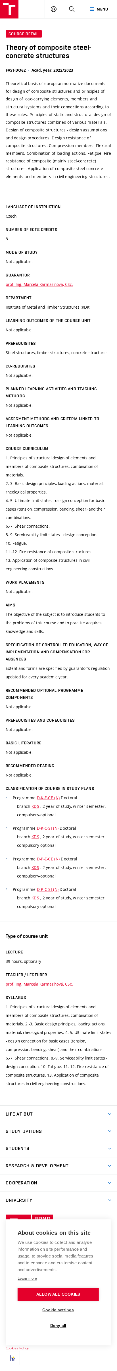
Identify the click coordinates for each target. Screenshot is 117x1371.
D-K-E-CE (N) (48, 797)
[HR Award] (13, 1358)
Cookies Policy (17, 1348)
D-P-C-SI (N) (47, 889)
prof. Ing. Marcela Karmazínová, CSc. (39, 284)
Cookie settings (58, 1310)
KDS (35, 806)
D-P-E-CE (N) (48, 859)
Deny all (58, 1325)
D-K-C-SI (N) (47, 828)
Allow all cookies (58, 1294)
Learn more (27, 1278)
